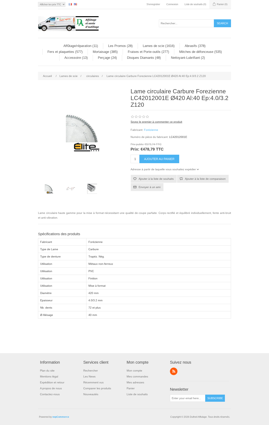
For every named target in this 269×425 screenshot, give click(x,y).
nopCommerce (60, 417)
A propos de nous (51, 388)
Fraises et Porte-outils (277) (148, 52)
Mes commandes (137, 376)
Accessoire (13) (76, 58)
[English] (75, 4)
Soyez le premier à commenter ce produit (156, 121)
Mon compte (134, 370)
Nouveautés (90, 394)
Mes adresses (135, 382)
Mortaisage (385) (105, 52)
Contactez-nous (50, 394)
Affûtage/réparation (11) (80, 46)
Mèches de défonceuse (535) (200, 52)
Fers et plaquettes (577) (65, 52)
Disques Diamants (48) (144, 58)
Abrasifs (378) (195, 46)
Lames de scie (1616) (159, 46)
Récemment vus (93, 382)
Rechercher (90, 370)
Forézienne (151, 129)
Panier (131, 388)
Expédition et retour (52, 382)
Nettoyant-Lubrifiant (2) (188, 58)
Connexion (172, 4)
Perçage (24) (107, 58)
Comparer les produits (97, 388)
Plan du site (47, 370)
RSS (173, 371)
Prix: (135, 149)
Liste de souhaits (137, 394)
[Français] (70, 4)
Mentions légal (49, 376)
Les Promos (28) (120, 46)
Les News (89, 376)
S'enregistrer (153, 4)
